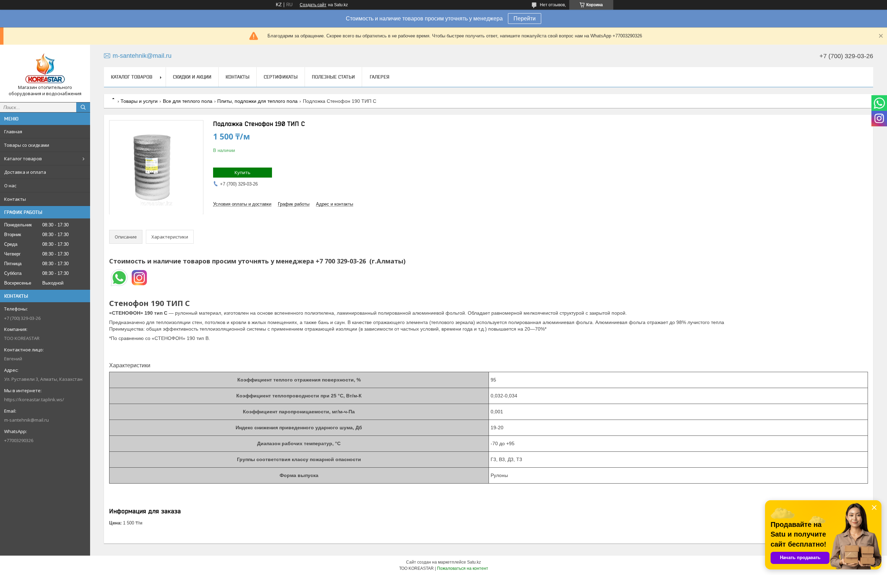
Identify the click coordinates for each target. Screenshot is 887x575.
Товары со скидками (26, 145)
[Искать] (83, 107)
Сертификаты (281, 77)
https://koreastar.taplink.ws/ (34, 399)
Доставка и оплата (25, 172)
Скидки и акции (192, 77)
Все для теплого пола (187, 101)
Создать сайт (313, 4)
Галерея (379, 77)
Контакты (15, 199)
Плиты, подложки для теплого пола (257, 101)
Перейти (524, 18)
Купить (243, 172)
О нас (10, 185)
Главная (13, 131)
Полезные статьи (333, 77)
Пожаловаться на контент (462, 568)
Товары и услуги (139, 101)
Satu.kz (474, 562)
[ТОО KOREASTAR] (45, 67)
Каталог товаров (23, 158)
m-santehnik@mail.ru (26, 420)
